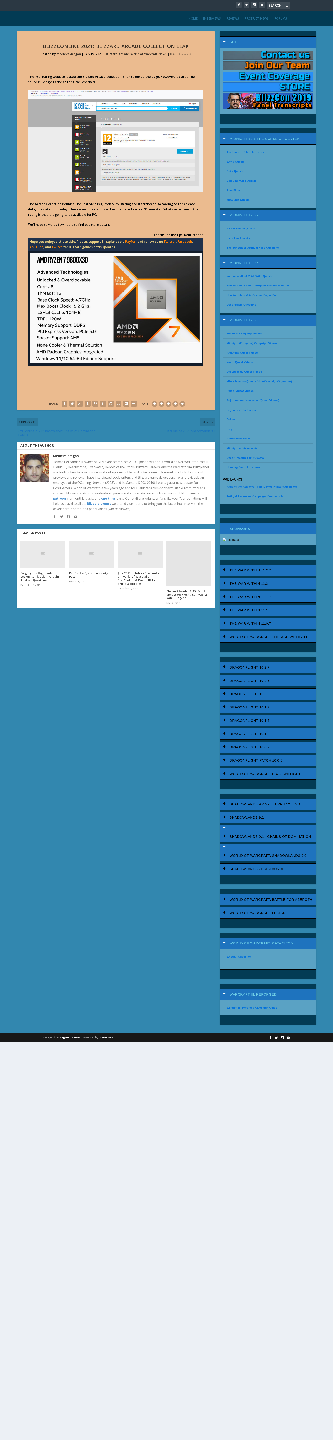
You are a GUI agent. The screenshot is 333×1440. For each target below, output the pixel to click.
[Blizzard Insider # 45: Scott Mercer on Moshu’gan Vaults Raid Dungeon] (188, 563)
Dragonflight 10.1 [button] (248, 734)
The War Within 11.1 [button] (249, 610)
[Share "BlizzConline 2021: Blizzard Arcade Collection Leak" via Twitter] (72, 403)
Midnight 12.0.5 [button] (244, 263)
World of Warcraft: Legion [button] (258, 913)
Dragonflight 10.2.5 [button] (250, 681)
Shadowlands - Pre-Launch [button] (257, 869)
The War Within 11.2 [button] (249, 584)
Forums (280, 19)
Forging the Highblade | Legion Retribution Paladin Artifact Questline (39, 576)
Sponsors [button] (240, 529)
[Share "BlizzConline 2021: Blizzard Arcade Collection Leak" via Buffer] (111, 403)
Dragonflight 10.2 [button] (248, 694)
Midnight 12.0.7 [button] (244, 215)
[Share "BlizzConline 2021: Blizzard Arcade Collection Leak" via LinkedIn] (103, 403)
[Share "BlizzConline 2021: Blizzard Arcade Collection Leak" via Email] (126, 403)
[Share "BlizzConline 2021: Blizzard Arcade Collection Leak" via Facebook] (64, 403)
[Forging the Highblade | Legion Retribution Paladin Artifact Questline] (42, 554)
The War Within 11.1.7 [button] (250, 597)
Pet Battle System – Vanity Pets (88, 574)
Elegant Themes (69, 1037)
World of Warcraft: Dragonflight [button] (265, 774)
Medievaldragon (69, 54)
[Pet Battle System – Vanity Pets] (91, 554)
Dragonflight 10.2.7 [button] (250, 667)
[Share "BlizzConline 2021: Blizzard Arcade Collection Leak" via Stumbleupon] (118, 403)
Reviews (233, 19)
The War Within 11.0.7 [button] (250, 623)
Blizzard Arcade (117, 54)
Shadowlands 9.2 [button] (247, 817)
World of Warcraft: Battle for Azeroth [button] (271, 899)
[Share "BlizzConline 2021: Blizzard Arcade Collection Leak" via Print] (134, 403)
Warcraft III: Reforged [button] (253, 994)
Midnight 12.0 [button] (243, 320)
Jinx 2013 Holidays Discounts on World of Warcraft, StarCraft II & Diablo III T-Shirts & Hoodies (138, 578)
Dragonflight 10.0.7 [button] (250, 747)
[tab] (268, 42)
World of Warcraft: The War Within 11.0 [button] (270, 637)
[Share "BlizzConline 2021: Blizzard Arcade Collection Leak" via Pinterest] (95, 403)
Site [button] (234, 42)
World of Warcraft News (148, 54)
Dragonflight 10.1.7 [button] (250, 707)
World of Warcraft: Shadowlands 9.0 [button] (268, 856)
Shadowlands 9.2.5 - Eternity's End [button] (265, 804)
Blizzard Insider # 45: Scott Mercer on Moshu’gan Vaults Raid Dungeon (187, 594)
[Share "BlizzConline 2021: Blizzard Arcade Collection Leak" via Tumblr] (88, 403)
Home (193, 19)
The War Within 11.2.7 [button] (250, 570)
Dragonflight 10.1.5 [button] (250, 721)
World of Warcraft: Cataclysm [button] (261, 943)
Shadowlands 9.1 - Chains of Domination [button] (270, 836)
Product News (257, 19)
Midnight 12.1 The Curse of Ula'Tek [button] (264, 139)
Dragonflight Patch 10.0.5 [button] (256, 760)
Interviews (212, 19)
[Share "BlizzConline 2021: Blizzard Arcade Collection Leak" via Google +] (80, 403)
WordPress (106, 1037)
